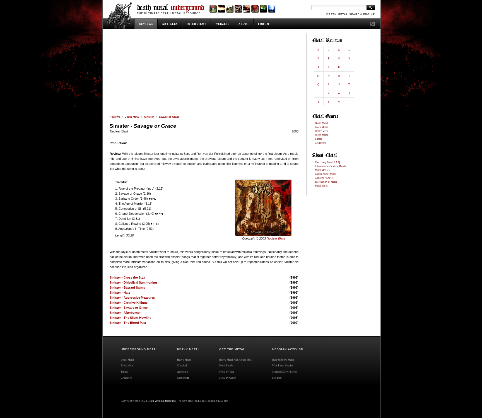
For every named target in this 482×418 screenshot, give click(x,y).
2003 (295, 131)
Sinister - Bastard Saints (127, 287)
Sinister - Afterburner (125, 312)
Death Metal (132, 116)
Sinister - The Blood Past (128, 322)
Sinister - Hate (120, 292)
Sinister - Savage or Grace (129, 307)
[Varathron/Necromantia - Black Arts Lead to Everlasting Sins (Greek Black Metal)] (212, 8)
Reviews (115, 116)
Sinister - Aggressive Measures (132, 297)
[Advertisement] (204, 74)
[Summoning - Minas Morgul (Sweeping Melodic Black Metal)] (271, 8)
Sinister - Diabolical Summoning (133, 282)
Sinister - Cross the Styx (127, 277)
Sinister (149, 116)
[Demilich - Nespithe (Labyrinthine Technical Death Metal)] (254, 8)
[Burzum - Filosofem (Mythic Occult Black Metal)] (229, 8)
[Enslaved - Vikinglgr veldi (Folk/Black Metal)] (263, 8)
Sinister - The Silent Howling (130, 317)
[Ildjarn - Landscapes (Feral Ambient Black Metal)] (221, 8)
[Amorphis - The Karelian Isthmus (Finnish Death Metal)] (238, 8)
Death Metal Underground (162, 401)
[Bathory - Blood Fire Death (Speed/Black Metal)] (246, 8)
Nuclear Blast (119, 131)
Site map (279, 384)
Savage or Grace (169, 116)
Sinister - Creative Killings (129, 302)
